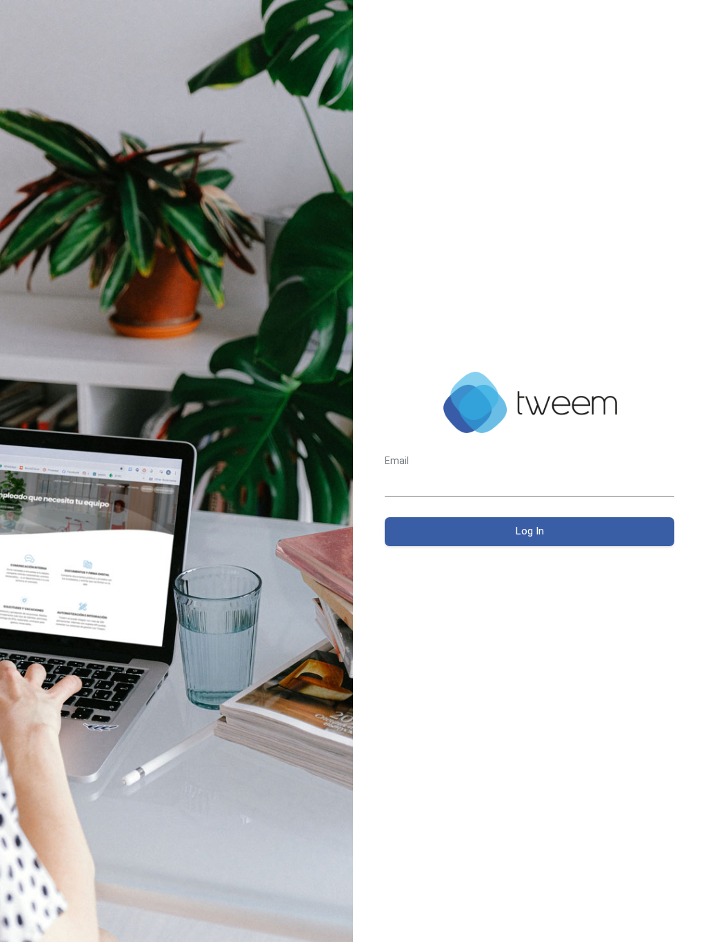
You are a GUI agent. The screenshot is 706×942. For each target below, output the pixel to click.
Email (397, 460)
